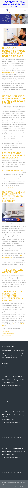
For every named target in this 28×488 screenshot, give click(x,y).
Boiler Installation (6, 331)
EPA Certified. (11, 188)
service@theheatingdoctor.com (13, 385)
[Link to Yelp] (18, 486)
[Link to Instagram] (20, 486)
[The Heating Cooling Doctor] (11, 11)
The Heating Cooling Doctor (11, 67)
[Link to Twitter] (16, 486)
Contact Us (5, 363)
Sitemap (4, 366)
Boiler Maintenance (6, 335)
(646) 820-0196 (10, 382)
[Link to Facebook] (25, 486)
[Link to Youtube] (22, 486)
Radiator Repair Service (8, 333)
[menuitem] (25, 11)
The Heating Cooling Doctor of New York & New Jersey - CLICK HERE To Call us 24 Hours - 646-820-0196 (14, 3)
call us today (15, 324)
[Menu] (25, 11)
